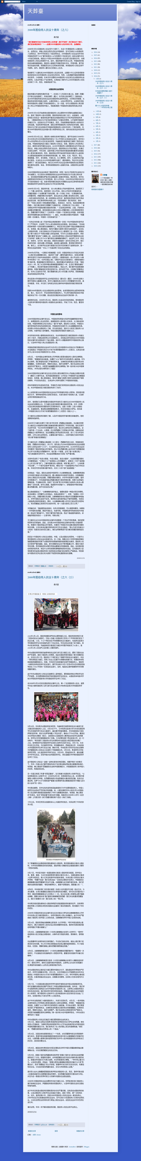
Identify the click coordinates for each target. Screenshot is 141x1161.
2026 (95, 52)
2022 (95, 64)
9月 (97, 117)
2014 (95, 154)
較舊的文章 (80, 1131)
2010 (95, 166)
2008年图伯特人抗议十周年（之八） (49, 30)
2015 (95, 151)
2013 (95, 157)
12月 (97, 79)
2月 (97, 138)
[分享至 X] (62, 566)
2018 (95, 76)
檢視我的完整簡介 (97, 189)
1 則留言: (51, 566)
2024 (95, 58)
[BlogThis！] (60, 566)
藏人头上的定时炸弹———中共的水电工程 (103, 106)
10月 (97, 114)
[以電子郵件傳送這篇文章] (58, 566)
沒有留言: (52, 1125)
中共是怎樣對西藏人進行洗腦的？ (103, 92)
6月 (97, 126)
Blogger (86, 1147)
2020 (95, 70)
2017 (95, 145)
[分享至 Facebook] (64, 566)
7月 (97, 123)
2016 (95, 148)
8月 (97, 120)
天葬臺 (35, 10)
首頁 (56, 1131)
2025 (95, 55)
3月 (97, 135)
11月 (97, 111)
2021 (95, 67)
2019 (95, 73)
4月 (97, 132)
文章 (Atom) (37, 1135)
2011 (95, 163)
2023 (95, 61)
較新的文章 (32, 1131)
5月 (97, 129)
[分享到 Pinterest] (66, 566)
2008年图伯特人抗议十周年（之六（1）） (103, 97)
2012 (95, 160)
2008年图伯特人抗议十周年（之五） (103, 102)
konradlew (72, 1147)
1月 (97, 141)
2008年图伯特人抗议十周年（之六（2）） (51, 577)
